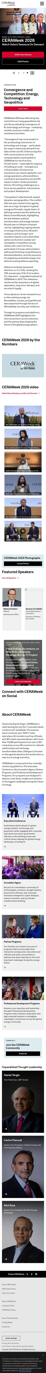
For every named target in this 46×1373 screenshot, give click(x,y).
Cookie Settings (11, 1338)
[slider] (23, 41)
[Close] (43, 1355)
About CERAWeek (9, 1301)
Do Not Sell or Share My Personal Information (17, 1346)
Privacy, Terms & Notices (10, 1343)
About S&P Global (9, 1285)
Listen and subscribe (23, 681)
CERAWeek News (9, 1310)
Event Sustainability (10, 1318)
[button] (14, 73)
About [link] (23, 64)
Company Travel (8, 1306)
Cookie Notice (25, 1370)
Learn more (23, 109)
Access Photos (23, 563)
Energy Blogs (7, 1322)
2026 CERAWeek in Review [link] (23, 57)
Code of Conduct (8, 1293)
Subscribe (23, 1054)
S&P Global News (9, 1289)
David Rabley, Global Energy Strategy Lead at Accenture (22, 665)
